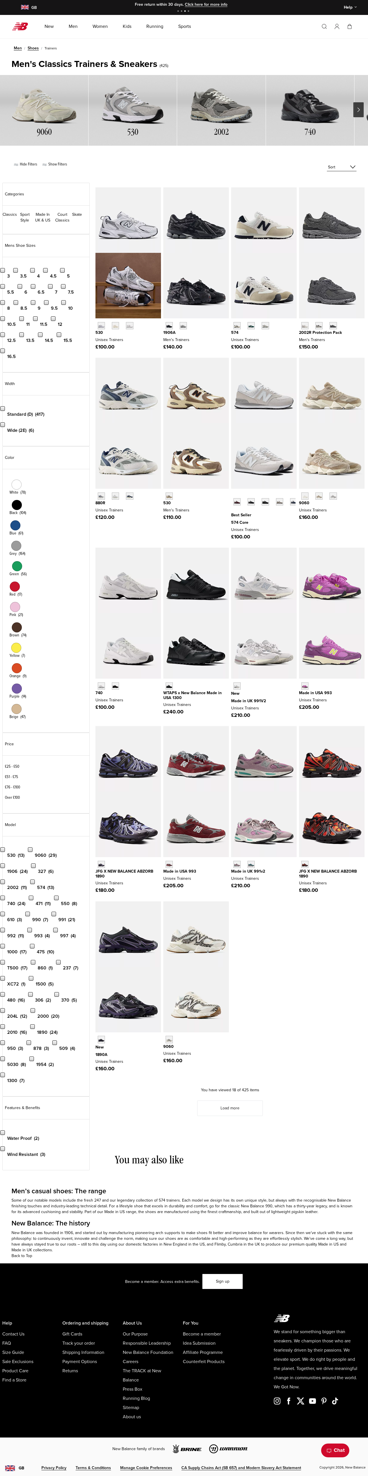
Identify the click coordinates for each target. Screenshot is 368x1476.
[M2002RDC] (305, 325)
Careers (130, 1362)
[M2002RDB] (333, 325)
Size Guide (13, 1352)
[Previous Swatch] (234, 495)
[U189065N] (305, 864)
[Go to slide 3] (185, 11)
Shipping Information (83, 1352)
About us (132, 1417)
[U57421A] (251, 325)
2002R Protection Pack (320, 332)
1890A (101, 1054)
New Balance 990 (257, 1206)
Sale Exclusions (17, 1362)
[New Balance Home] (22, 26)
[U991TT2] (251, 864)
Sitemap (131, 1407)
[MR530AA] (115, 325)
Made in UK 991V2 (248, 700)
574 (234, 332)
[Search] (324, 26)
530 (99, 332)
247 (97, 1200)
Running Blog (136, 1398)
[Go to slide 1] (179, 11)
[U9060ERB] (305, 496)
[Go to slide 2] (182, 11)
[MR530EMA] (129, 325)
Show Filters (57, 164)
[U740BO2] (115, 686)
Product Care (15, 1371)
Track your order (78, 1343)
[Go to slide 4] (189, 11)
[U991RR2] (237, 864)
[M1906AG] (183, 325)
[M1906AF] (169, 325)
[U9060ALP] (169, 1039)
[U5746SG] (237, 325)
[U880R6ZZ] (129, 496)
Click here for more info (206, 4)
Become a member (202, 1334)
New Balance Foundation (148, 1352)
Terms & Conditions (93, 1467)
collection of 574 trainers (158, 1200)
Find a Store (14, 1380)
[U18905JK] (101, 1039)
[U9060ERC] (319, 496)
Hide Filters (28, 164)
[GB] (24, 7)
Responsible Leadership (147, 1343)
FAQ (6, 1343)
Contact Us (13, 1334)
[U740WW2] (101, 686)
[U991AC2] (237, 686)
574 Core (239, 522)
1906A (169, 332)
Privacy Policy (53, 1467)
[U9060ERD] (333, 496)
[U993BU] (169, 864)
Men (18, 48)
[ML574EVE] (265, 502)
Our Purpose (135, 1334)
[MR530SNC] (169, 496)
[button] (337, 26)
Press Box (132, 1389)
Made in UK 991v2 (248, 871)
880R (100, 503)
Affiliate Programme (203, 1352)
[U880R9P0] (115, 496)
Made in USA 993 (315, 692)
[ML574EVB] (251, 502)
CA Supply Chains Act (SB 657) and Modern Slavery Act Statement (241, 1467)
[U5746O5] (265, 325)
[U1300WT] (169, 686)
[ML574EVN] (293, 502)
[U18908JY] (101, 864)
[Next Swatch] (234, 510)
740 (99, 692)
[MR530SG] (101, 325)
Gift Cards (72, 1334)
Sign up (222, 1281)
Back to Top (22, 1255)
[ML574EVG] (279, 502)
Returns (70, 1371)
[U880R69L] (101, 496)
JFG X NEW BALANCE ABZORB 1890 (124, 874)
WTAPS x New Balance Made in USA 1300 (192, 695)
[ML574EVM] (237, 502)
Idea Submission (199, 1343)
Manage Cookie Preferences (146, 1467)
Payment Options (79, 1362)
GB (21, 1468)
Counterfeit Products (204, 1362)
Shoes (33, 48)
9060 (304, 503)
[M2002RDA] (319, 325)
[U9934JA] (305, 686)
